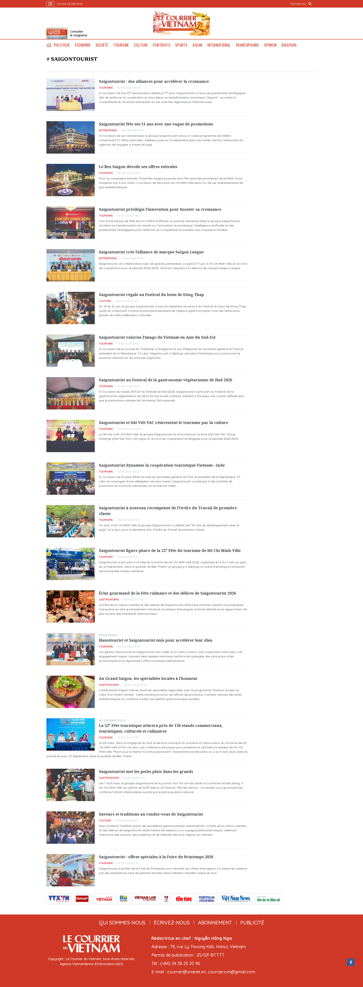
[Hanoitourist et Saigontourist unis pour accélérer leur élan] (70, 649)
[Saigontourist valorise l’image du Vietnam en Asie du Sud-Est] (70, 350)
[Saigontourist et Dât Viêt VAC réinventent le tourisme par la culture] (70, 436)
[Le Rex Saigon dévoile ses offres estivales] (70, 180)
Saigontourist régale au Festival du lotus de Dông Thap (151, 294)
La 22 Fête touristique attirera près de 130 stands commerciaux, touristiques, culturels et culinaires (161, 728)
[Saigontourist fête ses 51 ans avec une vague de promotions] (70, 137)
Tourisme (121, 45)
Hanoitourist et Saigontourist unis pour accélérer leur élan (155, 640)
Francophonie (247, 45)
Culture (141, 45)
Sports (181, 45)
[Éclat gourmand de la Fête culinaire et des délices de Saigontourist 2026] (70, 606)
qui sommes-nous (122, 922)
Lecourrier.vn (181, 23)
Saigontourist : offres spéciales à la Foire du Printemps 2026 (156, 856)
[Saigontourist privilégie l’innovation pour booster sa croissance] (70, 223)
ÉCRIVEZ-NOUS (172, 922)
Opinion (270, 45)
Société (102, 45)
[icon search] (310, 4)
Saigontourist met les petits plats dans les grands (146, 771)
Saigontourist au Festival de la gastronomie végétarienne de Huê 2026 (165, 379)
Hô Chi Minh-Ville (112, 720)
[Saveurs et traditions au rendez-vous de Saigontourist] (70, 827)
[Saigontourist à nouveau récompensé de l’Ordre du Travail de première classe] (70, 521)
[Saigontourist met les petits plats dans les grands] (70, 785)
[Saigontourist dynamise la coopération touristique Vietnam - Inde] (70, 478)
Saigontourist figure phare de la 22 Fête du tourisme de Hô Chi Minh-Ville (170, 550)
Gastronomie (109, 599)
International (219, 45)
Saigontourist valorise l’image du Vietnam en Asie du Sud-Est (157, 337)
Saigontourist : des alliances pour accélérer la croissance (154, 81)
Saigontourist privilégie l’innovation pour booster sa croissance (160, 209)
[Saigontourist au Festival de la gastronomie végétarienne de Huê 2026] (70, 393)
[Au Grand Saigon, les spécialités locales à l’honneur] (70, 692)
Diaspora (289, 45)
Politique (62, 45)
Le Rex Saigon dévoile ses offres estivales (138, 166)
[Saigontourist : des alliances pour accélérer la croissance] (70, 95)
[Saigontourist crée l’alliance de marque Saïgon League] (70, 265)
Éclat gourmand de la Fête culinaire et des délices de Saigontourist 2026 (167, 593)
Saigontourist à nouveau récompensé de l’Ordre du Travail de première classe (168, 510)
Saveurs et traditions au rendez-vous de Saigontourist (151, 814)
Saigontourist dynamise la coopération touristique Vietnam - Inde (162, 465)
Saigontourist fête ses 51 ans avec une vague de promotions (156, 123)
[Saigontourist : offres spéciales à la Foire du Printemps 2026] (70, 870)
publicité (252, 922)
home (48, 45)
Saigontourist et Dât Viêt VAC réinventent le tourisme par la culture (163, 422)
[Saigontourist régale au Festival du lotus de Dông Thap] (70, 308)
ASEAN (197, 45)
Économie (83, 45)
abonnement (215, 922)
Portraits (161, 45)
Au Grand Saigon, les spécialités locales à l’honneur (148, 678)
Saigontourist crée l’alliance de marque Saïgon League (151, 251)
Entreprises (108, 130)
